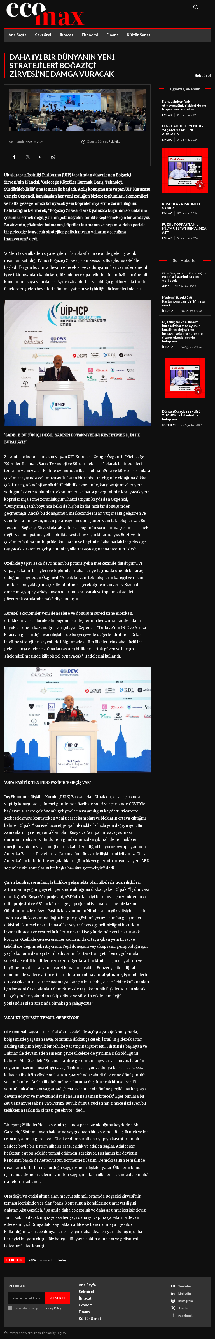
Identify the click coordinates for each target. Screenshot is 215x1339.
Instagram (185, 1301)
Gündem (169, 425)
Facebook (185, 1315)
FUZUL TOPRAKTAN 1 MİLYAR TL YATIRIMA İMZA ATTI (184, 228)
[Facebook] (14, 156)
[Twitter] (27, 156)
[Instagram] (173, 1300)
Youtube (184, 1286)
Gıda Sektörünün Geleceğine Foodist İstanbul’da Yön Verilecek (184, 277)
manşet (46, 1260)
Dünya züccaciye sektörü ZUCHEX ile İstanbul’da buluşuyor (181, 415)
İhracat (168, 310)
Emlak (167, 114)
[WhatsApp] (53, 156)
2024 (32, 1260)
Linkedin (184, 1293)
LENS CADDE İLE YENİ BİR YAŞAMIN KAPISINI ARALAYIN (183, 130)
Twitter (183, 1308)
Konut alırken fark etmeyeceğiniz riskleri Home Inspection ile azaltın (184, 105)
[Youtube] (173, 1286)
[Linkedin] (173, 1293)
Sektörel (203, 75)
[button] (195, 6)
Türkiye (63, 1260)
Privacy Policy (53, 1308)
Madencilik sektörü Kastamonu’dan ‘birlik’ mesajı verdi (184, 301)
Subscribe (58, 1298)
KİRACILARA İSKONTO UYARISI (181, 206)
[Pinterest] (40, 156)
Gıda (165, 286)
